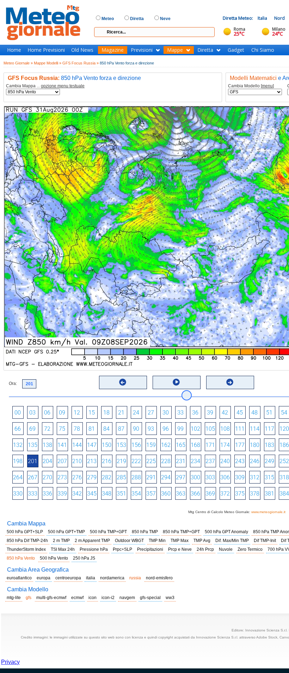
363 (180, 493)
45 (239, 412)
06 (47, 412)
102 (195, 428)
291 (151, 477)
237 (210, 461)
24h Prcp (205, 549)
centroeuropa (68, 577)
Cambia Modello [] (251, 86)
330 (18, 493)
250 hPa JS (84, 558)
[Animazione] (176, 382)
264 (18, 477)
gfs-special (150, 597)
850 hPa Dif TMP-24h (27, 540)
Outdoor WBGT (129, 540)
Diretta (205, 50)
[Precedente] (122, 382)
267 (32, 477)
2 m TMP (61, 540)
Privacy (10, 662)
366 (195, 493)
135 (32, 445)
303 (210, 477)
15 (91, 412)
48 (254, 412)
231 (180, 461)
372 (225, 493)
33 (180, 412)
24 (136, 412)
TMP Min (157, 540)
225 (151, 461)
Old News (82, 50)
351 (121, 493)
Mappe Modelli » (47, 63)
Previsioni (142, 50)
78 (77, 428)
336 (47, 493)
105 (210, 428)
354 (136, 493)
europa (43, 577)
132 (18, 445)
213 (92, 461)
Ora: (13, 383)
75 (62, 428)
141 (62, 445)
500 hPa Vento (54, 558)
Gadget (236, 50)
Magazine (113, 50)
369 (210, 493)
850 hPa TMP (145, 531)
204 (47, 461)
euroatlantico (19, 577)
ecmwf (77, 597)
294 (166, 477)
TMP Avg (201, 540)
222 (136, 461)
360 (166, 493)
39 (210, 412)
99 (180, 428)
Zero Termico (250, 549)
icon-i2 (108, 597)
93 (151, 428)
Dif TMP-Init (265, 540)
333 (32, 493)
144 (77, 445)
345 (92, 493)
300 (195, 477)
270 (47, 477)
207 (62, 461)
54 (284, 412)
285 (121, 477)
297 (180, 477)
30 (165, 412)
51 (269, 412)
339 (62, 493)
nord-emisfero (159, 577)
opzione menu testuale (63, 85)
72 (47, 428)
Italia (262, 18)
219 (121, 461)
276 (77, 477)
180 (254, 445)
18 (106, 412)
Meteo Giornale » (18, 63)
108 (225, 428)
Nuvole (226, 549)
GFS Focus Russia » (80, 63)
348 (106, 493)
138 (47, 445)
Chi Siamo (262, 50)
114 (254, 428)
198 (18, 461)
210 (77, 461)
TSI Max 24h (63, 549)
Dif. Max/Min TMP (232, 540)
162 (166, 445)
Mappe (175, 50)
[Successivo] (230, 382)
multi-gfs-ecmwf (51, 597)
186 (284, 445)
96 (165, 428)
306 (225, 477)
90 (136, 428)
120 (284, 428)
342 (77, 493)
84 (106, 428)
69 (32, 428)
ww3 (170, 597)
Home (14, 50)
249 (269, 461)
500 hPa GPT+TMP (66, 531)
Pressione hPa (94, 549)
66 (17, 428)
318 (284, 477)
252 (284, 461)
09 (62, 412)
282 (106, 477)
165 (180, 445)
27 (151, 412)
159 (151, 445)
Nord (279, 18)
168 (195, 445)
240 (225, 461)
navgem (127, 597)
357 (151, 493)
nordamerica (112, 577)
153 (121, 445)
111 (240, 428)
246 (254, 461)
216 (106, 461)
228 (166, 461)
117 (269, 428)
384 (284, 493)
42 (225, 412)
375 (240, 493)
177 (240, 445)
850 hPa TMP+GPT (181, 531)
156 (136, 445)
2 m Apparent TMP (92, 540)
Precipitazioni (150, 549)
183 (269, 445)
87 (121, 428)
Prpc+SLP (122, 549)
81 (91, 428)
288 (136, 477)
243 (240, 461)
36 (195, 412)
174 (225, 445)
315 (269, 477)
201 (32, 461)
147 (92, 445)
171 (210, 445)
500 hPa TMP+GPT (108, 531)
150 (106, 445)
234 (195, 461)
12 (77, 412)
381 (269, 493)
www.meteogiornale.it (268, 512)
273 (62, 477)
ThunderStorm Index (26, 549)
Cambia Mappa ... (45, 86)
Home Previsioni (46, 50)
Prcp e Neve (180, 549)
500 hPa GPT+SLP (25, 531)
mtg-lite (14, 597)
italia (90, 577)
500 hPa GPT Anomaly (226, 531)
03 (32, 412)
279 (92, 477)
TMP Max (180, 540)
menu (267, 85)
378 (254, 493)
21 (121, 412)
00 (17, 412)
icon (92, 597)
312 (254, 477)
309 (240, 477)
